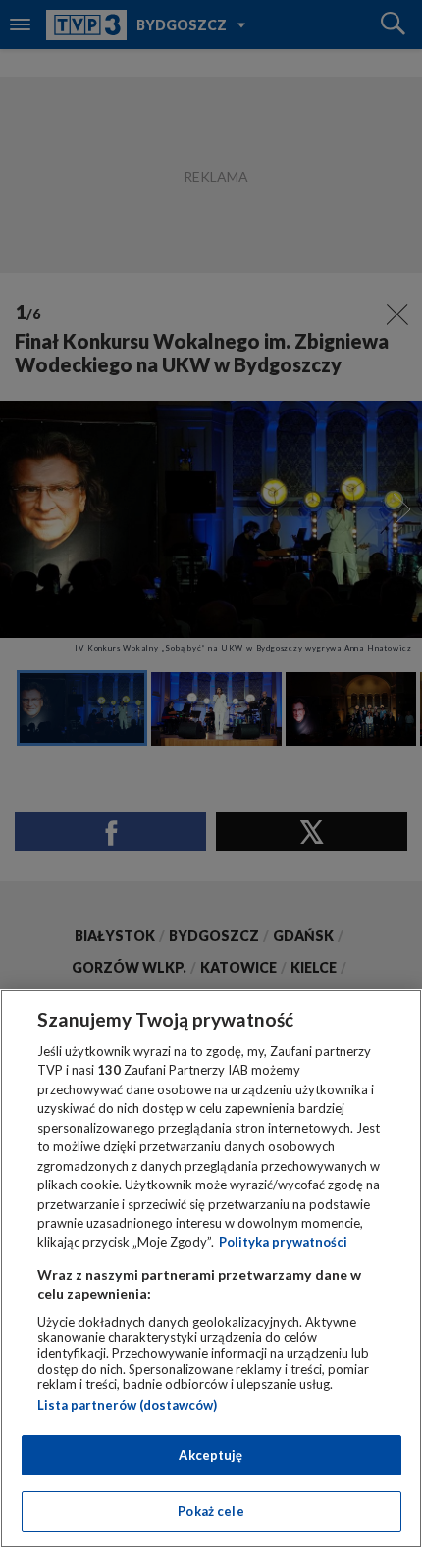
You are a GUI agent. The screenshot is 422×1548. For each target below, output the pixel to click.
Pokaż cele (210, 1511)
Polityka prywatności (283, 1242)
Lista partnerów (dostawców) (127, 1405)
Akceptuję (210, 1455)
